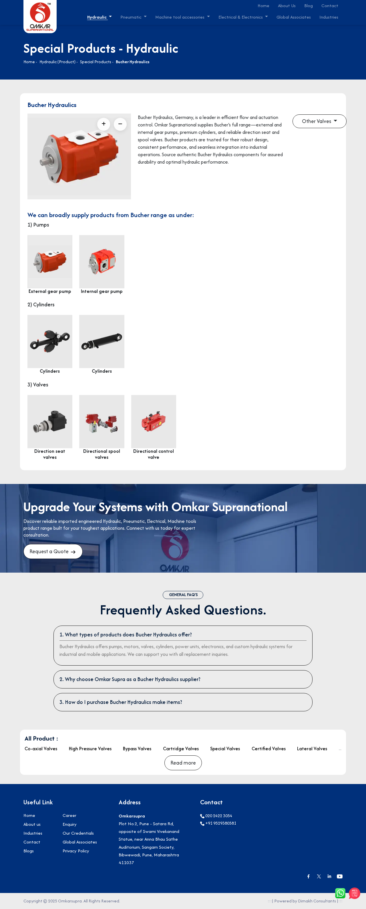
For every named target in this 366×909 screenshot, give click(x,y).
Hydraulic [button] (97, 17)
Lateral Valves (312, 748)
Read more (183, 763)
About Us (287, 5)
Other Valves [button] (317, 121)
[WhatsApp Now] (340, 893)
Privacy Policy (76, 851)
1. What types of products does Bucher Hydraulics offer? (125, 634)
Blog (308, 5)
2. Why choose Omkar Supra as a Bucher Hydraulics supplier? (129, 679)
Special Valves (225, 748)
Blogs (28, 851)
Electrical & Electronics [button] (241, 17)
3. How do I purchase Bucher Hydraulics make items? (120, 702)
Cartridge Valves (181, 748)
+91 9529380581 (220, 823)
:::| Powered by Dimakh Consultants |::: (305, 901)
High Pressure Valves (90, 748)
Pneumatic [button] (131, 17)
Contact (329, 5)
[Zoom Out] (120, 124)
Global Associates (294, 17)
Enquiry (70, 824)
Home (263, 5)
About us (32, 824)
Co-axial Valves (41, 748)
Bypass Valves (137, 748)
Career (69, 815)
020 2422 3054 (218, 816)
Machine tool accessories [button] (180, 17)
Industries (328, 17)
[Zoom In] (103, 124)
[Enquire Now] (354, 893)
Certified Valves (269, 748)
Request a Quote (49, 551)
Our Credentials (78, 833)
